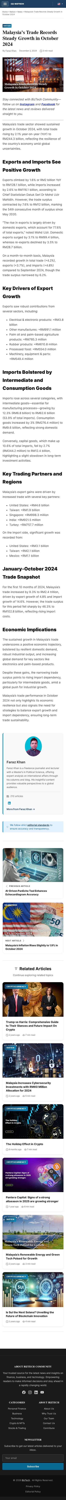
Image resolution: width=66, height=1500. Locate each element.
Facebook (48, 104)
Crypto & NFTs (17, 1423)
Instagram (27, 104)
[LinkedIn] (9, 803)
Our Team (49, 1418)
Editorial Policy (33, 1491)
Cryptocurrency (16, 986)
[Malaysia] (60, 4)
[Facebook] (24, 1392)
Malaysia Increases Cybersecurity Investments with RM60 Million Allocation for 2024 (28, 1086)
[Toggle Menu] (5, 3)
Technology (17, 1418)
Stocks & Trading (17, 1428)
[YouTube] (42, 1392)
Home (5, 11)
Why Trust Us (49, 1413)
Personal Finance (17, 1408)
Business (17, 1413)
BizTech (26, 1480)
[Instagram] (30, 1392)
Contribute (49, 1428)
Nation (12, 11)
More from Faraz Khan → (21, 809)
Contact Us (49, 1423)
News (19, 11)
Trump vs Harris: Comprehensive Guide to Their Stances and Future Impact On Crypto (32, 1025)
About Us (49, 1408)
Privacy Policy (33, 1486)
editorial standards (38, 825)
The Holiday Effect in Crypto (24, 1144)
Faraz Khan (11, 50)
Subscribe (33, 1466)
